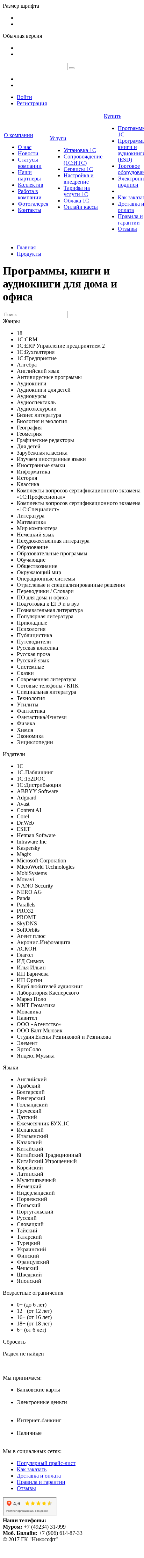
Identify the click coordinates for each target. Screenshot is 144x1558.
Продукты (29, 254)
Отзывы (127, 229)
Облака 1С (76, 201)
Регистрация (32, 103)
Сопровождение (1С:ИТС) (83, 160)
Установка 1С (80, 150)
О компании (18, 135)
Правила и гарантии (130, 219)
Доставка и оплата (39, 1476)
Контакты (29, 210)
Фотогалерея (33, 204)
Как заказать (31, 1469)
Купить (112, 116)
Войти (24, 97)
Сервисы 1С (78, 169)
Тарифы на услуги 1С (77, 191)
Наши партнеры (29, 175)
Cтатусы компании (30, 163)
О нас (24, 147)
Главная (26, 247)
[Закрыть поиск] (71, 68)
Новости (28, 153)
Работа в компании (30, 194)
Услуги (58, 138)
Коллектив (30, 185)
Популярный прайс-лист (46, 1463)
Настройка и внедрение (79, 178)
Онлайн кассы (81, 207)
